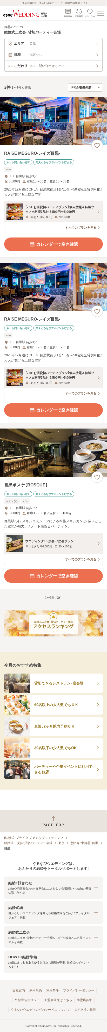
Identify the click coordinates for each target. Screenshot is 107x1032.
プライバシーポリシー (78, 990)
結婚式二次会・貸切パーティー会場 (28, 843)
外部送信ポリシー (27, 1000)
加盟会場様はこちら (58, 1000)
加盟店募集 (84, 1000)
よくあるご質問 (85, 1009)
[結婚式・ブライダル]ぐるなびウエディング (33, 838)
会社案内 (18, 990)
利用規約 (35, 990)
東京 (61, 843)
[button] (53, 888)
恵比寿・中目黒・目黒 (84, 843)
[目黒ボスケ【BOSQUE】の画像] (53, 453)
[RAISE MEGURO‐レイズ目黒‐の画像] (53, 121)
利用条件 (52, 990)
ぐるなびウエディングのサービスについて (40, 1009)
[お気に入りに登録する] (97, 145)
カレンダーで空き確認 (57, 244)
